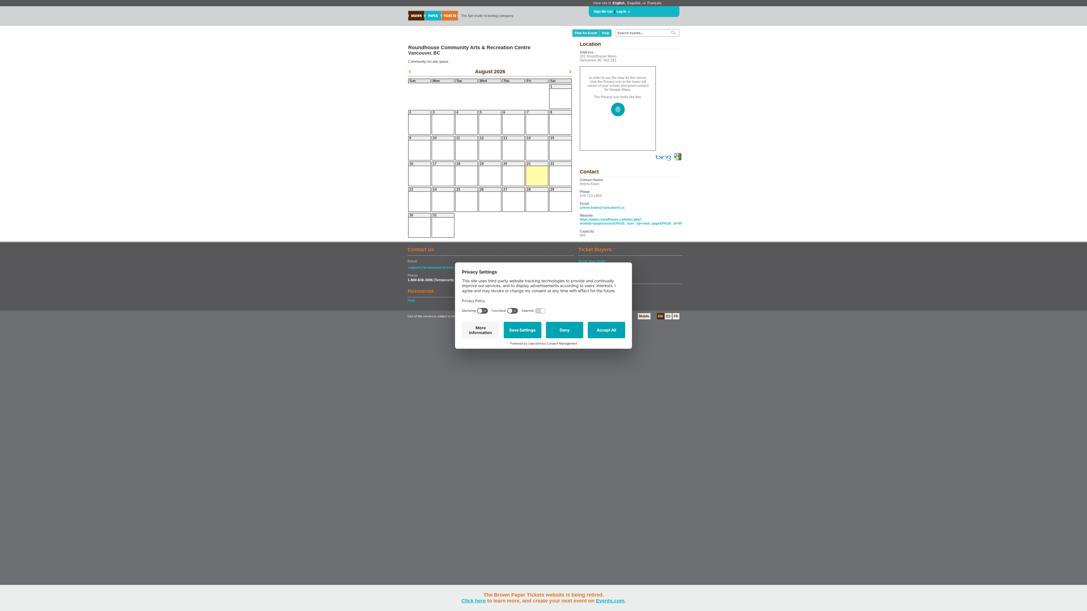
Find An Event (586, 33)
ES (668, 316)
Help (605, 33)
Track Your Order (592, 261)
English (618, 3)
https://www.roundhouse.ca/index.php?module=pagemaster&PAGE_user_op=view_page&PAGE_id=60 (631, 221)
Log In (621, 12)
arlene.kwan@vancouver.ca (602, 208)
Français (654, 3)
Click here (473, 601)
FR (676, 316)
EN (660, 316)
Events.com (610, 601)
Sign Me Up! (603, 12)
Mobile (644, 316)
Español (633, 3)
